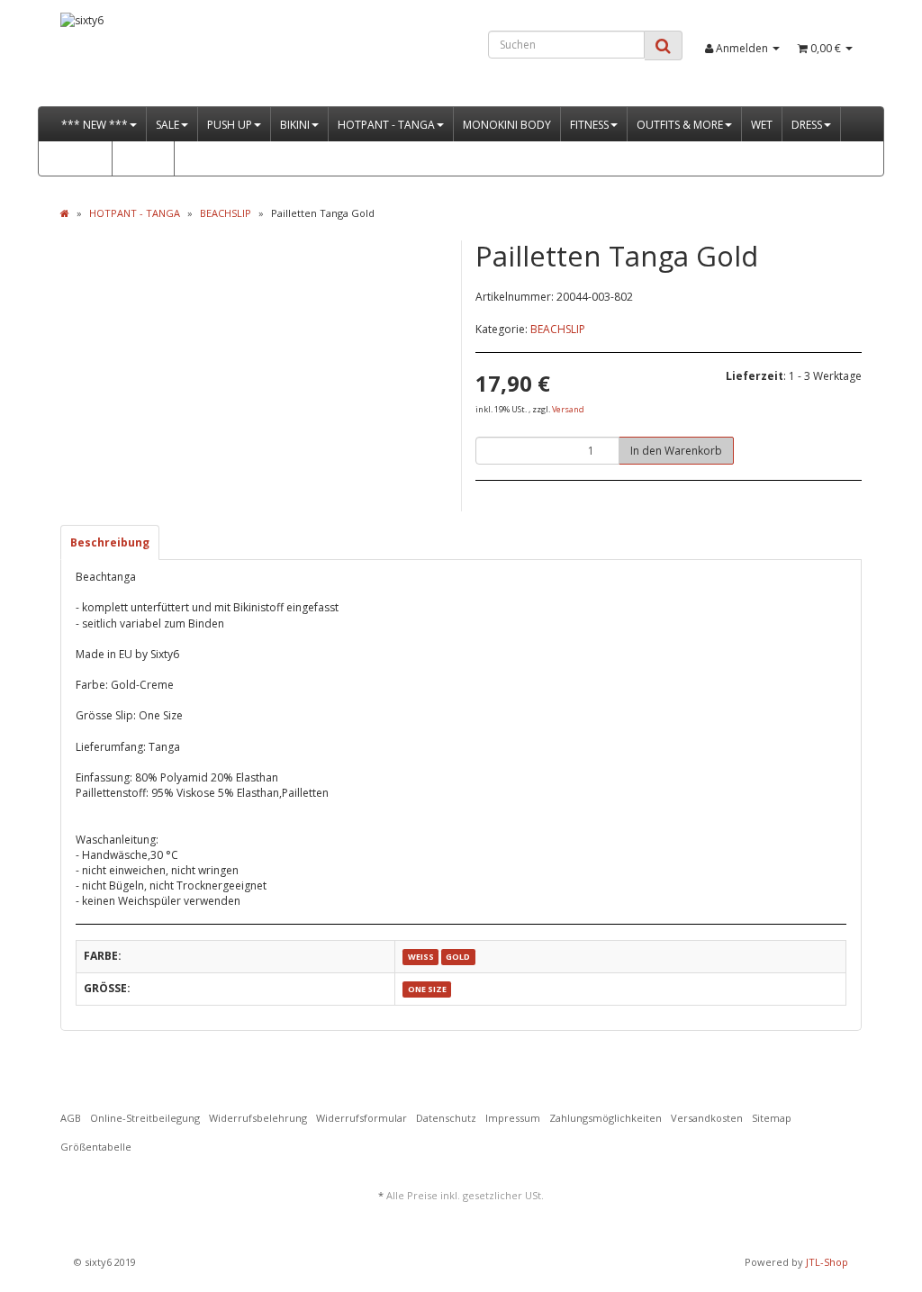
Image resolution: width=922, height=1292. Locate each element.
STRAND (82, 159)
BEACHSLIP (557, 329)
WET (762, 124)
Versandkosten (707, 1118)
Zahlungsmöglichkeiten (605, 1118)
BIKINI (295, 124)
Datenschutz (446, 1118)
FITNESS (589, 124)
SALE (167, 124)
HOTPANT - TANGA (386, 124)
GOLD (458, 956)
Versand (568, 409)
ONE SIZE (427, 989)
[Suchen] (663, 45)
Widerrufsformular (361, 1118)
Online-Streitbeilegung (145, 1118)
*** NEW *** (94, 124)
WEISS (421, 956)
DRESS (806, 124)
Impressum (512, 1118)
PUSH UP (229, 124)
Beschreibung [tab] (109, 542)
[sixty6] (185, 59)
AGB (70, 1118)
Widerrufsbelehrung (258, 1118)
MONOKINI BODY (507, 124)
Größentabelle (95, 1146)
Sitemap (771, 1118)
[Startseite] (64, 213)
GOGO (139, 159)
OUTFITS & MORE (680, 124)
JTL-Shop (827, 1262)
